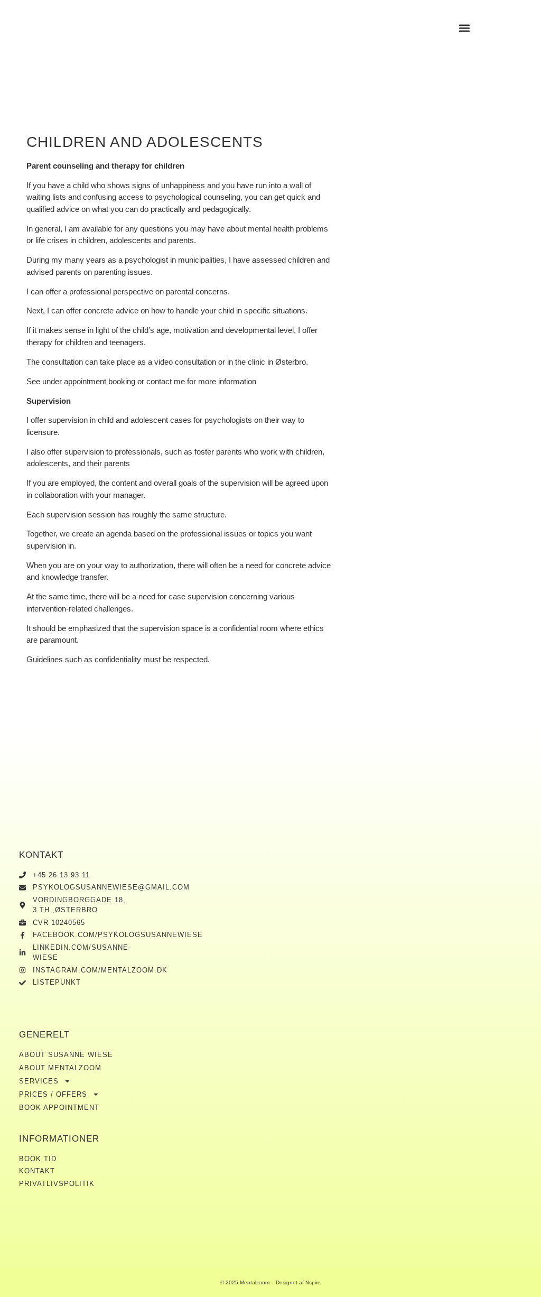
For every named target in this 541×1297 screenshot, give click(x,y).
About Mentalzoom (60, 1068)
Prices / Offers (53, 1094)
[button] (464, 27)
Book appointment (59, 1107)
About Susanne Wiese (66, 1055)
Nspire (313, 1282)
